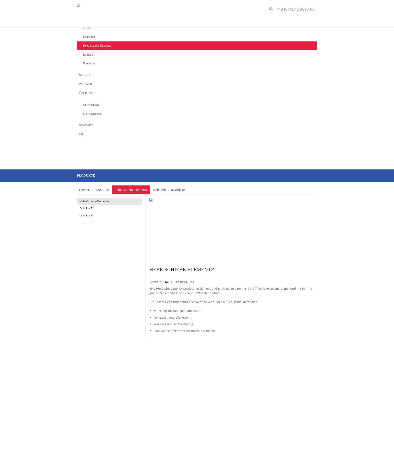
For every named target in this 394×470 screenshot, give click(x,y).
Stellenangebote (92, 113)
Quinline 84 (86, 215)
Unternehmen (91, 104)
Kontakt (86, 125)
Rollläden (88, 54)
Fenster (87, 28)
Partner (85, 84)
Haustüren (89, 36)
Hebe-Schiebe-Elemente (97, 45)
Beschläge (89, 63)
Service (85, 75)
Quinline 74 (86, 208)
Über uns (86, 93)
